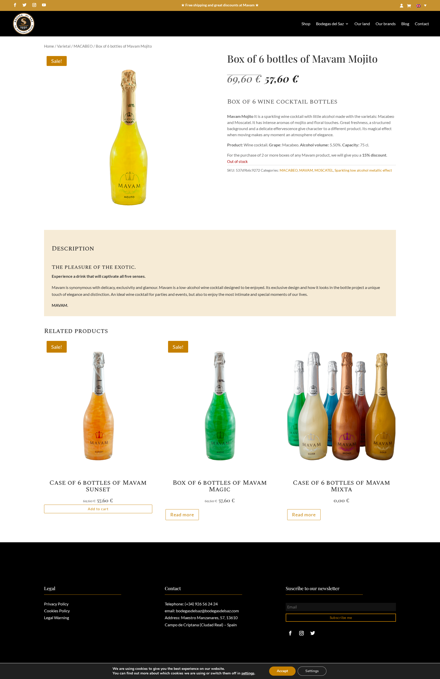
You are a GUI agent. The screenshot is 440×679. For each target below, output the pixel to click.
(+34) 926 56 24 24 (201, 603)
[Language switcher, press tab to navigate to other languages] (421, 5)
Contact (422, 23)
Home (49, 46)
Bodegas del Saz (330, 23)
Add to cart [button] (98, 509)
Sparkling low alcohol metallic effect (363, 170)
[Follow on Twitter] (24, 5)
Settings (312, 671)
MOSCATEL (323, 170)
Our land (362, 23)
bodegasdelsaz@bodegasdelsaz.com (207, 610)
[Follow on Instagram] (34, 5)
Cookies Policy (57, 610)
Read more (182, 514)
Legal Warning (56, 617)
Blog (405, 23)
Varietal (64, 46)
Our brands (386, 23)
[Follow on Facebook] (15, 5)
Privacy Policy (56, 603)
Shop (305, 23)
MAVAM (306, 170)
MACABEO (83, 46)
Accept (282, 671)
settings (247, 673)
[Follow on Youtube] (44, 5)
